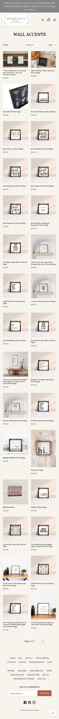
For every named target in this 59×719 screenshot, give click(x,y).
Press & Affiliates (42, 658)
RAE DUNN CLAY (36, 671)
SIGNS (49, 671)
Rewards (22, 662)
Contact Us (11, 662)
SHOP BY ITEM (33, 675)
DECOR (46, 675)
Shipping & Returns (36, 662)
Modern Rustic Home (32, 710)
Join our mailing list (29, 687)
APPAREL (11, 671)
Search (12, 658)
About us (29, 658)
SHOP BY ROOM (17, 675)
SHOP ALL (42, 679)
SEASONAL (22, 671)
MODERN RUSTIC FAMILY (23, 679)
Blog (20, 658)
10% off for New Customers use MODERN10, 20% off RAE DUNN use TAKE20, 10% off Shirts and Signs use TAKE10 (29, 6)
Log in (49, 662)
